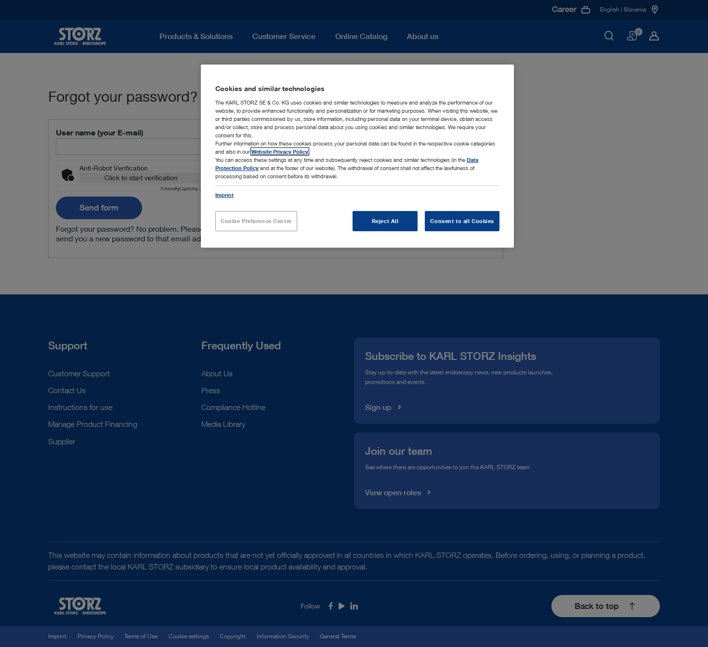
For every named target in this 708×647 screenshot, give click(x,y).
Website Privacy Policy (279, 151)
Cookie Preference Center (256, 221)
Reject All (385, 221)
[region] (357, 156)
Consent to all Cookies (462, 221)
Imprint (224, 195)
